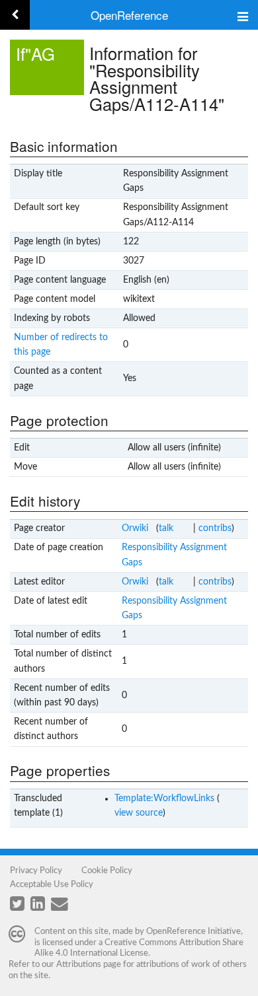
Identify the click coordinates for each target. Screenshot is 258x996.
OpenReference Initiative (193, 931)
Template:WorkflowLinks (164, 798)
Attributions (78, 964)
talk (166, 528)
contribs (215, 528)
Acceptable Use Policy (51, 884)
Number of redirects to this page (61, 345)
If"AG (35, 53)
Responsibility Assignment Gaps (174, 555)
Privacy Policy (36, 870)
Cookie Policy (106, 870)
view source (138, 813)
